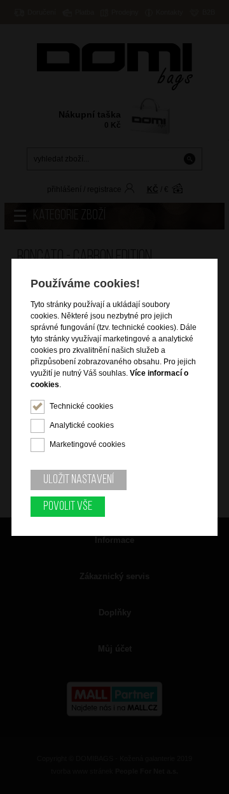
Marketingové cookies (87, 444)
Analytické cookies (82, 425)
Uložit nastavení (78, 480)
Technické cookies (81, 406)
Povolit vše (67, 506)
